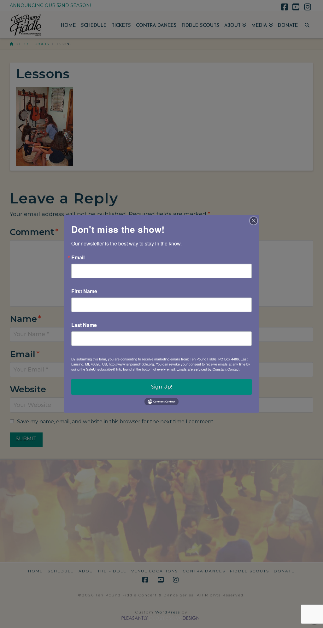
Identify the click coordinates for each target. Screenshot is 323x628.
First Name (84, 291)
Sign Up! (161, 387)
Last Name (84, 325)
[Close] (253, 221)
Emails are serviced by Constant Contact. (208, 368)
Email (78, 257)
